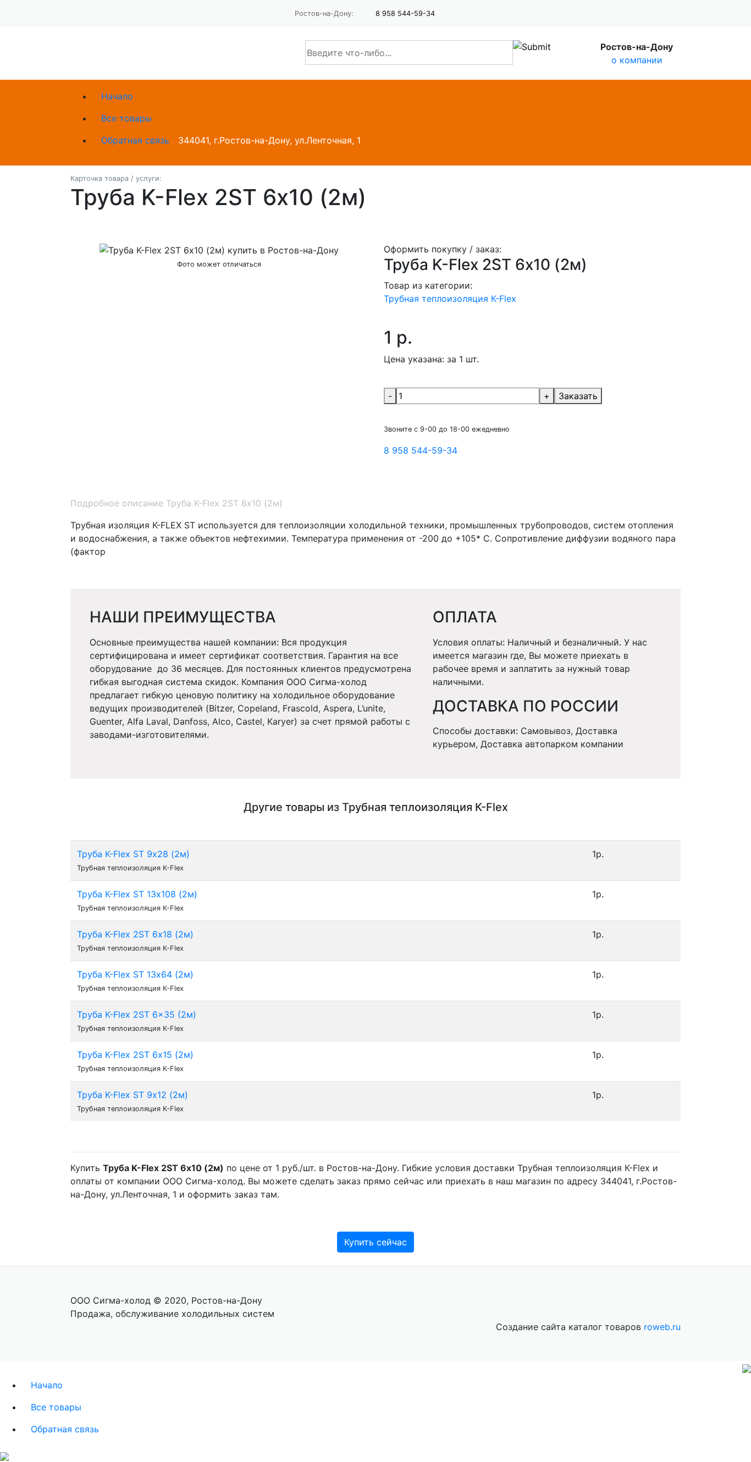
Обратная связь (135, 140)
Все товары (126, 118)
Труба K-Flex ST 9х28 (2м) (133, 853)
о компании (636, 59)
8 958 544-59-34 (405, 13)
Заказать (578, 395)
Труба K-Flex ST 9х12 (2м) (132, 1094)
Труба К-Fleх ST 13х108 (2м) (137, 894)
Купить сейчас (375, 1242)
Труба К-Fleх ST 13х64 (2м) (135, 974)
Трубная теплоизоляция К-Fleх (450, 298)
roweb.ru (662, 1326)
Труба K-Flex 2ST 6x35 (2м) (136, 1014)
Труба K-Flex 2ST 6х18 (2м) (135, 934)
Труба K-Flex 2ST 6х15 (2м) (135, 1054)
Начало (117, 96)
